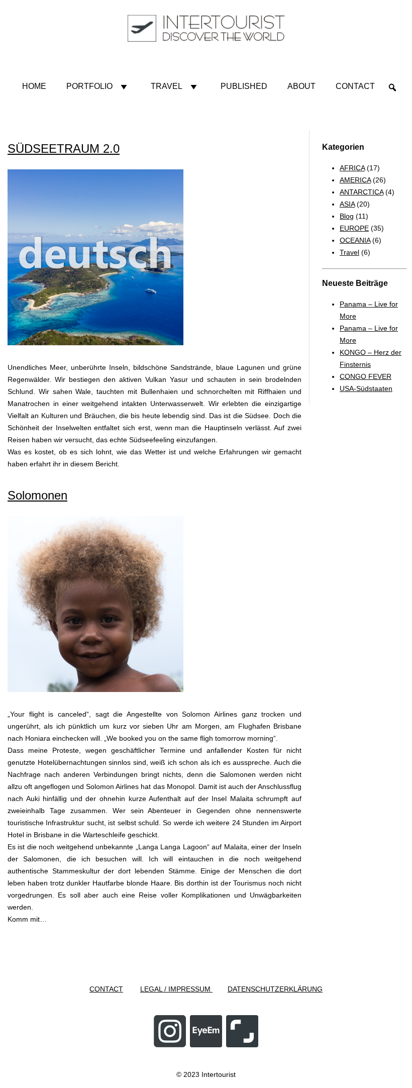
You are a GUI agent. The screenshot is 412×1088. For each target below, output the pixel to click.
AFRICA (352, 168)
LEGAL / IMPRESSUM (176, 989)
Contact (355, 86)
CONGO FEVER (365, 376)
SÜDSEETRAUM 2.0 (64, 148)
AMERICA (355, 180)
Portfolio (89, 86)
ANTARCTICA (361, 192)
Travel (166, 86)
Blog (347, 216)
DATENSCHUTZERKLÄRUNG (275, 989)
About (301, 86)
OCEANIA (355, 240)
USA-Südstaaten (366, 388)
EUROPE (354, 228)
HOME (34, 86)
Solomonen (37, 495)
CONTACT (106, 989)
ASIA (347, 204)
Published (244, 86)
